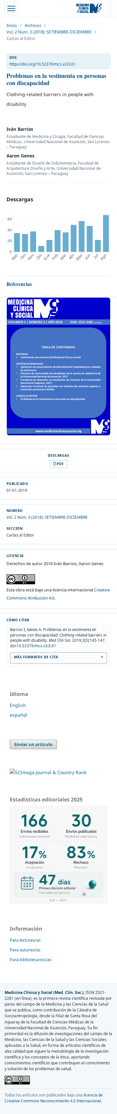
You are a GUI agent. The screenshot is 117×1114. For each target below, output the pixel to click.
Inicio (11, 25)
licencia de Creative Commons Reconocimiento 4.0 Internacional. (54, 1098)
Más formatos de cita (36, 657)
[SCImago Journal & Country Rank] (48, 772)
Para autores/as (25, 950)
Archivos (33, 25)
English (18, 705)
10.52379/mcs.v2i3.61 (36, 645)
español (18, 715)
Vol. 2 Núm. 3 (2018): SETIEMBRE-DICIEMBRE (49, 32)
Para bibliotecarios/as (30, 959)
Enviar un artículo (33, 744)
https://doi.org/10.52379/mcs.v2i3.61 (42, 64)
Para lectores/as (25, 940)
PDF (60, 463)
